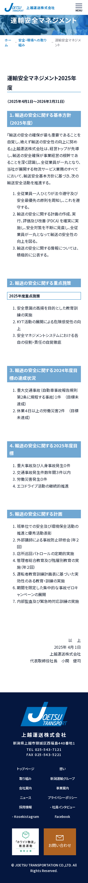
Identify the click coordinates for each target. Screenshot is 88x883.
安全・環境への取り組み (32, 42)
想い (62, 768)
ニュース (25, 797)
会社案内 (25, 787)
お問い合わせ (59, 845)
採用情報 (25, 807)
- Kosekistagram (25, 816)
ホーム (8, 42)
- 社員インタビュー (62, 807)
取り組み (25, 778)
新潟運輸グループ (62, 778)
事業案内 (62, 787)
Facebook (62, 816)
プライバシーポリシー (62, 797)
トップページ (25, 768)
